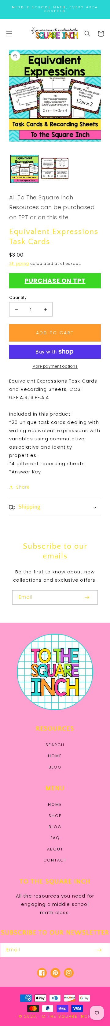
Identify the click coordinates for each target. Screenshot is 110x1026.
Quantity (18, 297)
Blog (55, 767)
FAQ (55, 838)
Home (55, 756)
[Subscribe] (86, 597)
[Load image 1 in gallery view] (24, 169)
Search (55, 745)
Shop (55, 816)
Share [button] (23, 487)
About (55, 849)
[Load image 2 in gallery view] (55, 169)
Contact (55, 860)
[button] (9, 33)
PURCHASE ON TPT (55, 280)
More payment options (55, 366)
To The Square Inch (65, 1016)
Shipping (19, 263)
